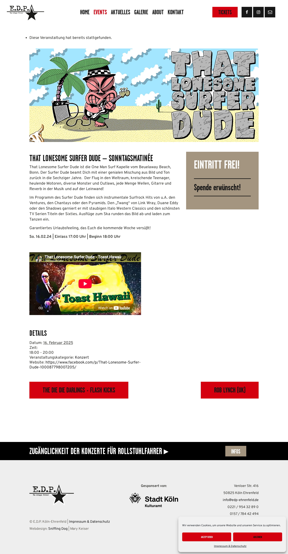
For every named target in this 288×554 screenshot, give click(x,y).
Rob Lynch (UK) (229, 390)
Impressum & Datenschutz (230, 546)
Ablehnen (257, 537)
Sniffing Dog (58, 529)
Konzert (82, 357)
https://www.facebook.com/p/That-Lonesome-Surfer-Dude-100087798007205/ (85, 365)
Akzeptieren (207, 537)
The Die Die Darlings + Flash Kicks (79, 390)
